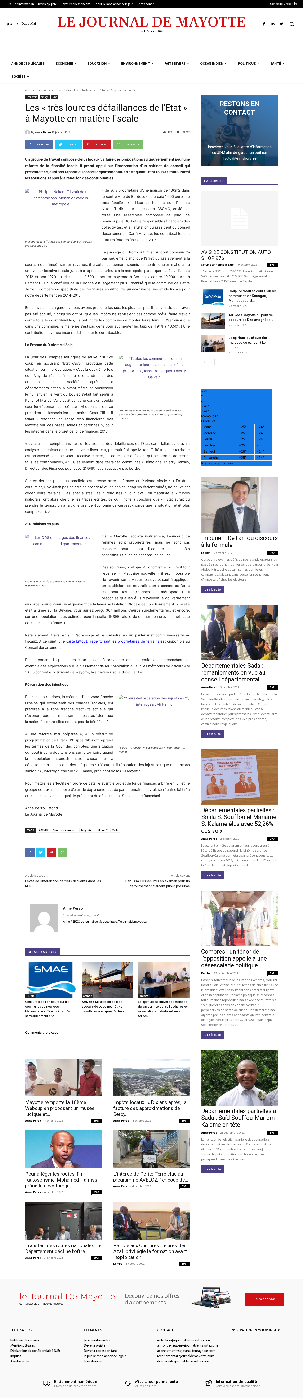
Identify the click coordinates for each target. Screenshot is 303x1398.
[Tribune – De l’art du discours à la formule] (239, 505)
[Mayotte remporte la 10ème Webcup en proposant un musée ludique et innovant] (63, 1077)
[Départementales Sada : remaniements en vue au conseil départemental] (239, 632)
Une (54, 97)
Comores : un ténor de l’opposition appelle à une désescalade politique (234, 958)
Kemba (118, 1263)
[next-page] (212, 362)
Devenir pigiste (94, 1345)
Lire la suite (213, 589)
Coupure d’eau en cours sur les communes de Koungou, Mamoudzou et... (253, 295)
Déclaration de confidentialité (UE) (35, 1350)
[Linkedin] (273, 24)
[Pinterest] (51, 852)
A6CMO (43, 830)
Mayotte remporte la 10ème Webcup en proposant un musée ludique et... (59, 1108)
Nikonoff (102, 830)
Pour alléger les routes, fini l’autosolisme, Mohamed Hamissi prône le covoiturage (62, 1180)
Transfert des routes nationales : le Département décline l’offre (63, 1248)
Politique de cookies (24, 1340)
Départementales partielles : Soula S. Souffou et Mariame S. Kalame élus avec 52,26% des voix (238, 820)
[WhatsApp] (62, 852)
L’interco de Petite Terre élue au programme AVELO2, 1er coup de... (150, 1177)
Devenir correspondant (100, 1350)
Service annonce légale (217, 264)
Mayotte (86, 830)
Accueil (30, 90)
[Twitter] (281, 24)
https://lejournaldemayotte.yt (81, 915)
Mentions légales (22, 1345)
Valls (115, 830)
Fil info (31, 995)
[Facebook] (264, 24)
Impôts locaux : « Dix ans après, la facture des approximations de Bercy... (150, 1108)
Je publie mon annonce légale (105, 1356)
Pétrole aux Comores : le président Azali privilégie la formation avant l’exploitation (150, 1251)
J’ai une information (97, 1340)
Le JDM (205, 553)
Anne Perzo (43, 132)
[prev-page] (204, 362)
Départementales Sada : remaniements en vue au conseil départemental (233, 672)
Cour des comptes (64, 830)
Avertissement (20, 1361)
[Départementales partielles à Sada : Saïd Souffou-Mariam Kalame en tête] (239, 1078)
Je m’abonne (93, 1361)
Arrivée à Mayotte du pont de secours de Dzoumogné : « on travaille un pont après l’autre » (103, 1006)
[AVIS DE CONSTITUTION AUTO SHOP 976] (239, 218)
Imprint (15, 1356)
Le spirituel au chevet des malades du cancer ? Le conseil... (248, 342)
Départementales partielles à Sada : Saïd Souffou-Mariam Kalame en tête (238, 1118)
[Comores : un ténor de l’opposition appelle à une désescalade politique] (239, 918)
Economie (44, 90)
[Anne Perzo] (28, 132)
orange (44, 97)
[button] (291, 24)
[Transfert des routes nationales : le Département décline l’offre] (63, 1221)
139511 (96, 1120)
